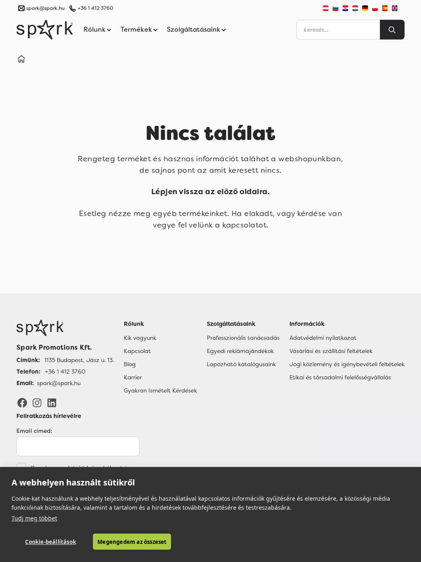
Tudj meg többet (34, 518)
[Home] (21, 60)
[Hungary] (355, 8)
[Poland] (375, 8)
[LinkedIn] (52, 402)
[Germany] (365, 8)
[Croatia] (345, 8)
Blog (130, 364)
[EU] (398, 8)
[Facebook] (22, 402)
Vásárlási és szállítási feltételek (330, 351)
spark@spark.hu (59, 383)
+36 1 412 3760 (95, 8)
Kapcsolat (137, 351)
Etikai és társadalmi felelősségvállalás (340, 377)
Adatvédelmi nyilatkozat (322, 337)
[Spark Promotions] (44, 29)
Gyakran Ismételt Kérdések (160, 390)
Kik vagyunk (140, 337)
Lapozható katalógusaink (241, 364)
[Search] (392, 29)
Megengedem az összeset (132, 542)
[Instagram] (37, 402)
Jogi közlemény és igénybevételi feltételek (347, 364)
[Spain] (385, 8)
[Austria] (325, 8)
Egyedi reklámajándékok (240, 351)
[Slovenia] (335, 8)
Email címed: (34, 430)
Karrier (133, 377)
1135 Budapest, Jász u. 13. (79, 360)
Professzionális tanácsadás (243, 337)
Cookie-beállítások (50, 542)
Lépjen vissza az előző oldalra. (210, 192)
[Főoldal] (65, 328)
